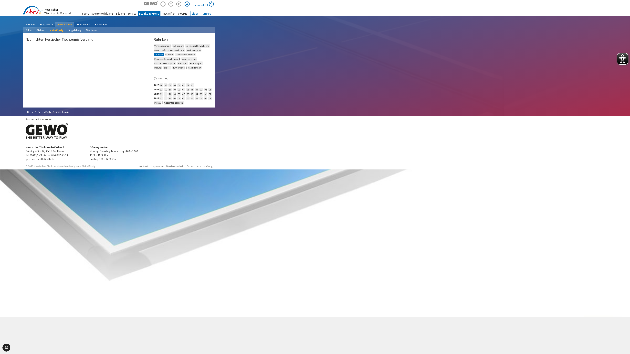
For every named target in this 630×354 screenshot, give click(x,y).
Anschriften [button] (168, 13)
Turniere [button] (206, 13)
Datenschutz (194, 166)
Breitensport (196, 63)
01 (192, 85)
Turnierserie (179, 67)
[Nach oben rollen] (623, 345)
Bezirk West (83, 24)
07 (166, 85)
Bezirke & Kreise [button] (149, 13)
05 (174, 85)
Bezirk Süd (101, 24)
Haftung (208, 166)
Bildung (158, 67)
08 (161, 85)
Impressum (157, 166)
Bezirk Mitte (65, 24)
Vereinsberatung (162, 45)
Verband (30, 24)
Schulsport (178, 45)
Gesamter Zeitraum (173, 102)
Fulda (28, 30)
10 (170, 89)
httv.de (29, 112)
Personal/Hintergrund (165, 63)
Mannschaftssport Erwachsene (169, 50)
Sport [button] (85, 13)
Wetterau (91, 30)
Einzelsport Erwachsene (197, 45)
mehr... (157, 102)
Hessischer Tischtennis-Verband (57, 11)
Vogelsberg (75, 30)
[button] (6, 347)
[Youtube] (179, 3)
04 (179, 85)
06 (170, 85)
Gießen (40, 30)
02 (188, 85)
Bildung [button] (120, 13)
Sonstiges (183, 63)
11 (166, 89)
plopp (181, 13)
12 (161, 89)
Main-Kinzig (56, 30)
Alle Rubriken (194, 67)
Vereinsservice (189, 59)
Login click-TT (200, 5)
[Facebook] (163, 3)
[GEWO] (150, 3)
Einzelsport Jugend (185, 54)
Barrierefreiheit (175, 166)
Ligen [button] (195, 13)
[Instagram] (171, 3)
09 (174, 89)
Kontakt (143, 166)
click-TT (167, 67)
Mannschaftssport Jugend (167, 59)
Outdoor (169, 54)
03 (183, 85)
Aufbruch (158, 54)
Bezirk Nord (46, 24)
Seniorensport (194, 50)
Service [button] (132, 13)
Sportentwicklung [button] (102, 13)
